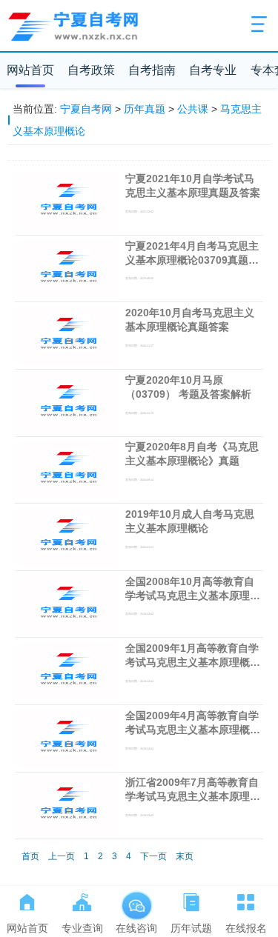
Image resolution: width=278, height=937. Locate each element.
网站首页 (30, 70)
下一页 (153, 856)
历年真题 (144, 109)
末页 (184, 856)
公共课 (192, 109)
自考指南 (152, 70)
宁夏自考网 (86, 109)
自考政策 (91, 70)
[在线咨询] (136, 899)
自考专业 (212, 70)
